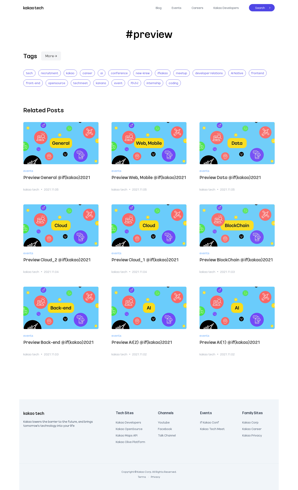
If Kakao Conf (209, 421)
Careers (197, 8)
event (118, 83)
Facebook (165, 428)
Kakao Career (252, 428)
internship (154, 83)
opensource (56, 83)
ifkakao (163, 73)
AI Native (237, 73)
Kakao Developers (225, 7)
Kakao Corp (250, 421)
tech (29, 73)
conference (119, 73)
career (87, 73)
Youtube (164, 421)
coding (173, 83)
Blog (159, 8)
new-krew (143, 73)
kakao (70, 73)
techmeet (80, 83)
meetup (181, 73)
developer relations (209, 73)
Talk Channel (167, 434)
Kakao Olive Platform (130, 441)
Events (176, 8)
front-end (33, 83)
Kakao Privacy (252, 434)
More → (51, 55)
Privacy (153, 477)
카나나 (134, 83)
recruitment (49, 73)
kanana (101, 83)
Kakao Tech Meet (212, 428)
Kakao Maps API (126, 434)
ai (101, 73)
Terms (142, 477)
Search (257, 7)
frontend (257, 73)
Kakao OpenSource (129, 428)
